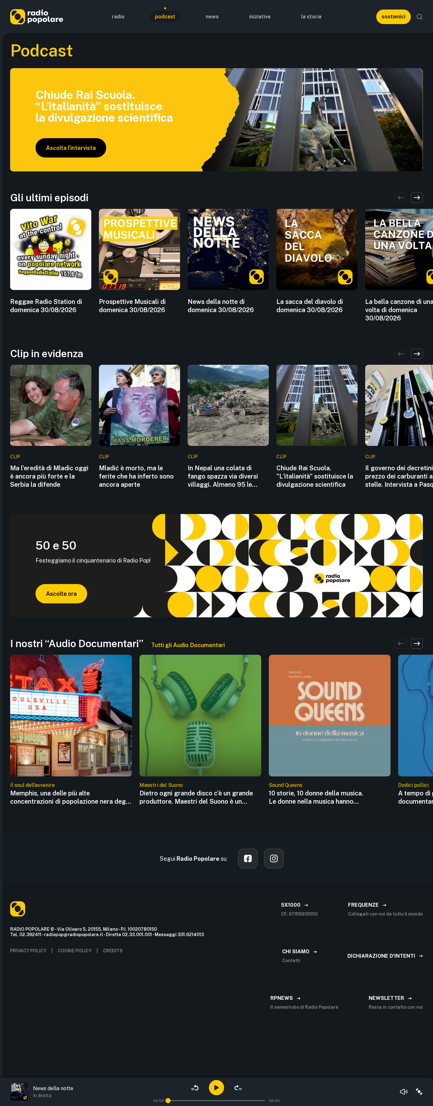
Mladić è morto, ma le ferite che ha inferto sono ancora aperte (136, 476)
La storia (311, 17)
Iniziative (260, 17)
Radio (118, 17)
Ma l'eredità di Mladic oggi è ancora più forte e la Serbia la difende (49, 476)
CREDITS (113, 950)
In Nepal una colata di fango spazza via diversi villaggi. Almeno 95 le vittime (223, 476)
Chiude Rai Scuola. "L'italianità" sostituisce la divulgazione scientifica (314, 476)
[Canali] (419, 1092)
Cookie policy (75, 950)
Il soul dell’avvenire (32, 785)
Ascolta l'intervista (71, 148)
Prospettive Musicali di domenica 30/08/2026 (132, 306)
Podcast (165, 17)
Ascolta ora (61, 593)
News (212, 17)
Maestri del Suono (161, 785)
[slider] (168, 1100)
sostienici (393, 17)
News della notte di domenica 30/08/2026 (221, 306)
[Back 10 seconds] (195, 1087)
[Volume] (404, 1092)
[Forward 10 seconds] (238, 1087)
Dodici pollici (413, 785)
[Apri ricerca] (420, 17)
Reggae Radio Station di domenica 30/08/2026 (46, 306)
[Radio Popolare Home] (36, 16)
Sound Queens (285, 785)
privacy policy (28, 950)
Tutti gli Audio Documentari (188, 645)
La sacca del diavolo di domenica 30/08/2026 (309, 306)
